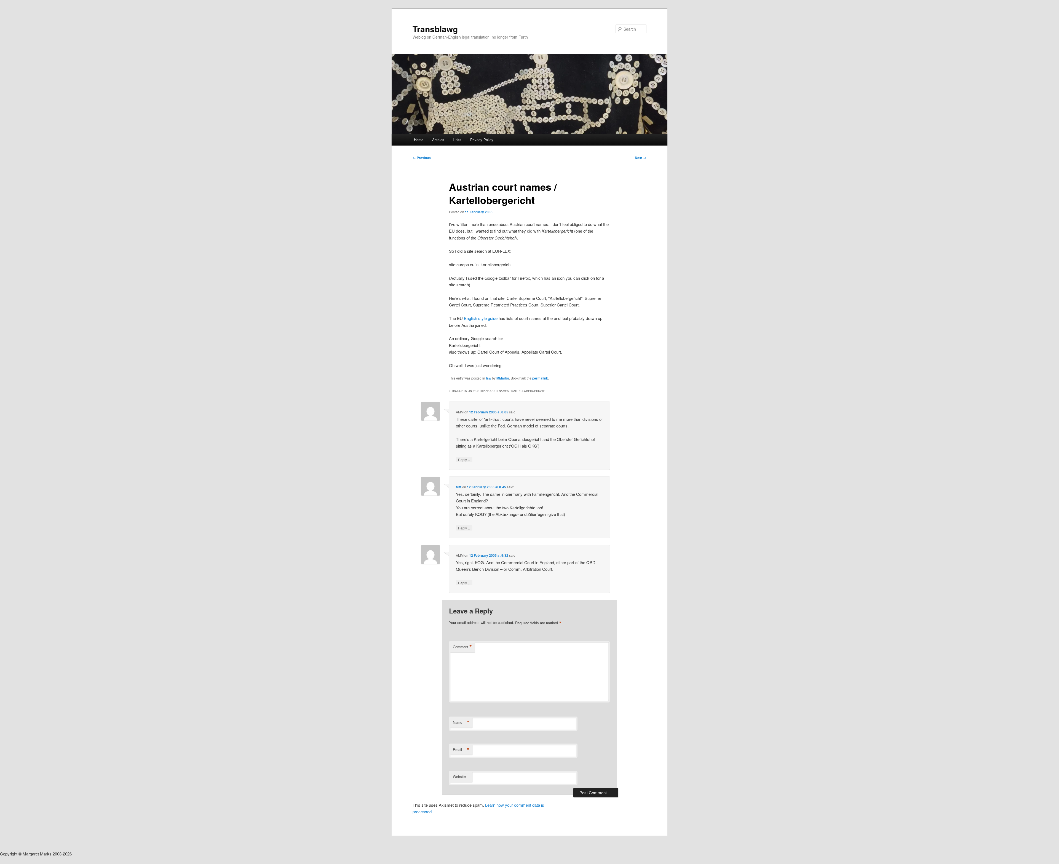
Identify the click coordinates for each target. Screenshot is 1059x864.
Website (459, 776)
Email (461, 749)
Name (461, 722)
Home (418, 139)
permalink (540, 378)
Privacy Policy (481, 139)
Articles (438, 139)
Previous (422, 157)
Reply (464, 459)
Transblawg (435, 29)
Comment (462, 646)
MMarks (502, 378)
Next (640, 157)
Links (457, 139)
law (488, 378)
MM (458, 487)
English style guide (481, 318)
